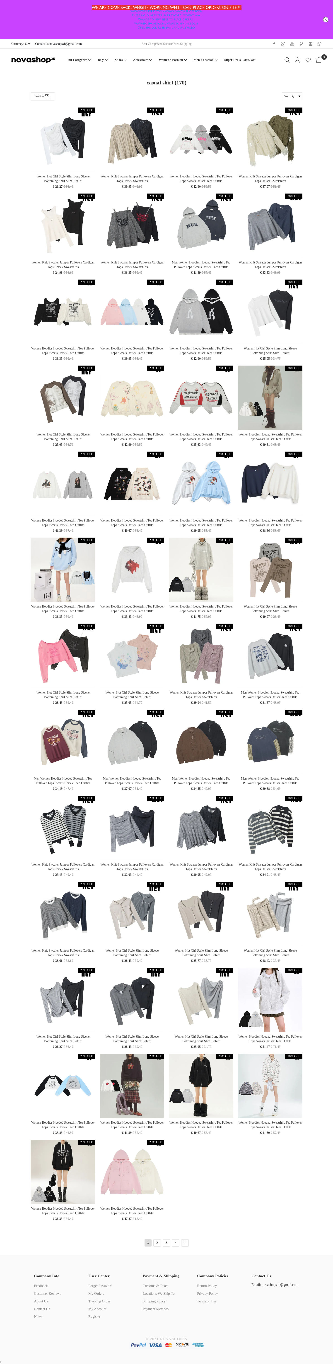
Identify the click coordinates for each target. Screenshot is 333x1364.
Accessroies (140, 60)
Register (94, 1317)
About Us (41, 1301)
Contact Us (42, 1309)
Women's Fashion (171, 60)
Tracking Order (99, 1301)
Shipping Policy (154, 1301)
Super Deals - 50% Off (240, 60)
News (38, 1317)
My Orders (96, 1293)
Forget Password (100, 1286)
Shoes (119, 60)
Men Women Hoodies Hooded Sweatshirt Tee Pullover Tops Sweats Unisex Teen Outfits (201, 265)
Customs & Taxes (155, 1286)
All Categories (77, 60)
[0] (319, 60)
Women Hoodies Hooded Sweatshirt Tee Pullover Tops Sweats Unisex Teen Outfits (201, 179)
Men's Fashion (204, 60)
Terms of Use (206, 1301)
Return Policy (207, 1286)
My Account (97, 1309)
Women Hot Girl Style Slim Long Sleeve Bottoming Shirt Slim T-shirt (62, 179)
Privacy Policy (207, 1293)
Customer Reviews (47, 1293)
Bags (101, 60)
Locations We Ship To (159, 1293)
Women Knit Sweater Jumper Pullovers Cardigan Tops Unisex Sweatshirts (132, 179)
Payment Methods (156, 1309)
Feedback (41, 1286)
